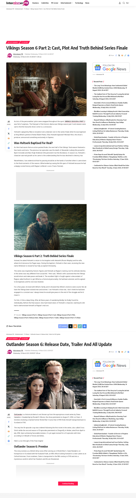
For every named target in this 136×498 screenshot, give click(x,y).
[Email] (122, 55)
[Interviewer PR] (17, 3)
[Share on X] (119, 55)
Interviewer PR (18, 54)
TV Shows (24, 42)
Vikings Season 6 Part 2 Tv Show (70, 318)
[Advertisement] (68, 25)
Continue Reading (68, 483)
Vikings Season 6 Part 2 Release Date (26, 318)
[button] (120, 3)
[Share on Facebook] (116, 55)
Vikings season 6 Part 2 (29, 315)
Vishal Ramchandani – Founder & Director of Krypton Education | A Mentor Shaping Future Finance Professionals (110, 139)
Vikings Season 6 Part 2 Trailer (49, 318)
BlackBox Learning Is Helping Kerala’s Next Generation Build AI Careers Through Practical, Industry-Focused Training (111, 114)
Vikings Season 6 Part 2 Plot (66, 315)
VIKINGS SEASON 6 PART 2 (75, 121)
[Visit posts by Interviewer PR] (9, 55)
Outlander (18, 414)
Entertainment (13, 42)
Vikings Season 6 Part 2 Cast (47, 315)
